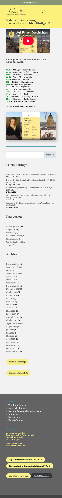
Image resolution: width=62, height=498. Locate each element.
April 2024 (10, 276)
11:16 (8, 79)
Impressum (13, 414)
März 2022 (10, 342)
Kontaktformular (16, 420)
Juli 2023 (10, 298)
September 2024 (13, 273)
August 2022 (11, 326)
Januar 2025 (11, 270)
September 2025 (13, 267)
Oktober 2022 (12, 320)
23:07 (8, 94)
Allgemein (10, 229)
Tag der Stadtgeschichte (16, 242)
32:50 (8, 106)
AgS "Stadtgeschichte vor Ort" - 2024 (25, 460)
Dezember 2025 (12, 264)
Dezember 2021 (12, 351)
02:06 (8, 70)
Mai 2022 (10, 336)
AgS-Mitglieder (12, 226)
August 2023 (11, 295)
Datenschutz (14, 417)
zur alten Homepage (18, 476)
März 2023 (10, 311)
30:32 (8, 101)
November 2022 (13, 317)
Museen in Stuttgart (17, 408)
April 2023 (10, 308)
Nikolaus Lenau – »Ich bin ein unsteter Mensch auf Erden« (31, 174)
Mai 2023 (10, 305)
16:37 (8, 87)
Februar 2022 (11, 345)
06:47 (8, 74)
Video (8, 245)
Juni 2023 (10, 302)
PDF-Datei (10, 232)
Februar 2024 (11, 283)
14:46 (8, 84)
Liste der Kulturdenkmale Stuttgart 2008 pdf (29, 466)
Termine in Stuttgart (18, 405)
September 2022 (13, 323)
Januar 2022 (11, 348)
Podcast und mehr (14, 236)
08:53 (8, 77)
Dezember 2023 (12, 286)
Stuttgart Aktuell (13, 239)
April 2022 (10, 339)
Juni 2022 (10, 333)
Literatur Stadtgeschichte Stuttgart (24, 411)
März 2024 (10, 280)
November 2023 (13, 289)
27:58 (8, 99)
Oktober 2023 (12, 292)
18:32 (8, 89)
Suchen (50, 154)
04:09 (8, 72)
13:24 (8, 82)
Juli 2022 (10, 330)
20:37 (8, 92)
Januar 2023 (11, 314)
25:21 (8, 96)
